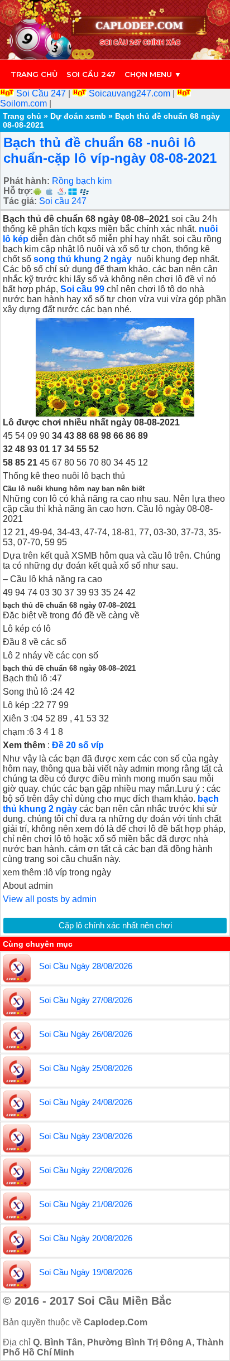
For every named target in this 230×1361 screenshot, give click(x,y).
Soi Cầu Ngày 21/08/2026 (85, 1204)
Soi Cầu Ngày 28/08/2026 (85, 966)
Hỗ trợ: (18, 191)
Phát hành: (26, 181)
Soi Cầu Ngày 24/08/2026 (85, 1102)
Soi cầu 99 (83, 289)
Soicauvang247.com (129, 93)
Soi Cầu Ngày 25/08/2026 (85, 1068)
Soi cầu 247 (91, 74)
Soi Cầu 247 (41, 93)
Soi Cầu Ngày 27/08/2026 (85, 1000)
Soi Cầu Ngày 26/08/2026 (85, 1034)
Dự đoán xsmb (78, 116)
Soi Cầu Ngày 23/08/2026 (85, 1136)
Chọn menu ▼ (152, 74)
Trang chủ (34, 74)
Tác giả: (20, 201)
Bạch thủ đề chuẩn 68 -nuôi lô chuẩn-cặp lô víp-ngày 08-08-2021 (110, 150)
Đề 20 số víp (78, 745)
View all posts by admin (50, 899)
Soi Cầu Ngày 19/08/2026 (85, 1272)
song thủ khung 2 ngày (83, 259)
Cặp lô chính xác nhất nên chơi (115, 925)
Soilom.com (24, 103)
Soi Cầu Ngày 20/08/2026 (85, 1238)
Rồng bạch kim (82, 181)
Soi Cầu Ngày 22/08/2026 (85, 1170)
